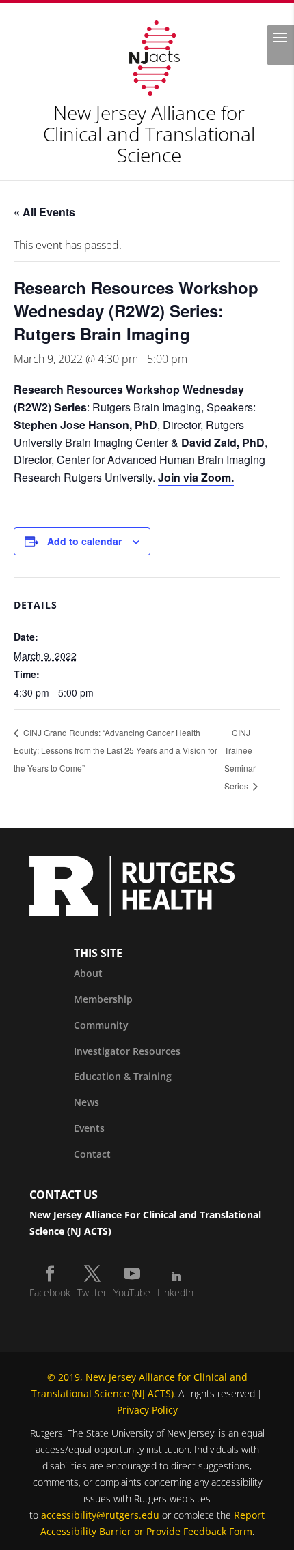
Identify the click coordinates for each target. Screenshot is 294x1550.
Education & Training (123, 1076)
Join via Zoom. (196, 477)
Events (89, 1128)
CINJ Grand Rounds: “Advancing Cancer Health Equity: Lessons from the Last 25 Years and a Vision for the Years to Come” (115, 750)
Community (101, 1025)
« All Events (44, 212)
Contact (92, 1153)
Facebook (49, 1292)
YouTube (131, 1292)
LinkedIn (175, 1292)
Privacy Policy (147, 1409)
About (88, 973)
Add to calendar (84, 541)
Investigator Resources (127, 1050)
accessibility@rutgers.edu (100, 1514)
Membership (103, 999)
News (86, 1102)
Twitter (92, 1292)
